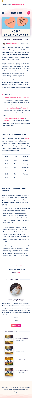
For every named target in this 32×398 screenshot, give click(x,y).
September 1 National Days (21, 370)
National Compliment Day (13, 97)
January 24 (26, 97)
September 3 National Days (21, 338)
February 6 (24, 108)
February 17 (6, 120)
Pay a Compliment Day (12, 108)
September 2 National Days (21, 349)
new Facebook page (17, 4)
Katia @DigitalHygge (16, 300)
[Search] (28, 13)
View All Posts (16, 325)
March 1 (5, 50)
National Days (20, 266)
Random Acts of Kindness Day (14, 118)
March (18, 272)
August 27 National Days (21, 359)
